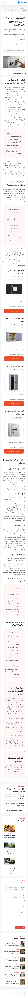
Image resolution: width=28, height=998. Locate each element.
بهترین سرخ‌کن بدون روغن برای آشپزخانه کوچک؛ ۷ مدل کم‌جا (12, 959)
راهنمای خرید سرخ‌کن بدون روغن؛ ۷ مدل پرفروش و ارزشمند (11, 975)
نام (24, 900)
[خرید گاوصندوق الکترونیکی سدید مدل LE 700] (14, 430)
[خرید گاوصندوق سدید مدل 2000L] (14, 382)
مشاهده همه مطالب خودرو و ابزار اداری (17, 874)
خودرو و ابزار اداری (18, 9)
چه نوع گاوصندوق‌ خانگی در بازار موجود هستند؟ (15, 804)
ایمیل (24, 906)
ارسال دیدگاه (20, 928)
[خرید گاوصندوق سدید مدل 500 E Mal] (14, 337)
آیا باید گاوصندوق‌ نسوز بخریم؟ (14, 810)
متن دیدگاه (23, 913)
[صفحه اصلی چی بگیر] (22, 2)
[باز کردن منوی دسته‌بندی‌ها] (3, 2)
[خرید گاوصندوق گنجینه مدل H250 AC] (14, 289)
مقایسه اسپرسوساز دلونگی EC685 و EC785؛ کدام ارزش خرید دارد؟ (11, 982)
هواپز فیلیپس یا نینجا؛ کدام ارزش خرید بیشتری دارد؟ (12, 967)
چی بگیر (3, 994)
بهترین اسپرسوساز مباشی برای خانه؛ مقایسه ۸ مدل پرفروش (11, 952)
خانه (26, 9)
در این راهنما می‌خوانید (18, 73)
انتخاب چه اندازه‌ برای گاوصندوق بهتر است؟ (14, 797)
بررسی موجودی (14, 311)
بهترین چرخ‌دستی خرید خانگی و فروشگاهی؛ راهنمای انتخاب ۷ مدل (12, 944)
